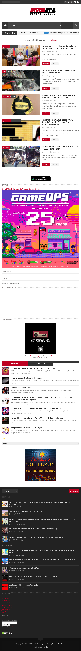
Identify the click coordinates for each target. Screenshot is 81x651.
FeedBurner (13, 627)
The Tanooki (5, 598)
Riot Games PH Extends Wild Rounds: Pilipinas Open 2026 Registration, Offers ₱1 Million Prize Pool (42, 560)
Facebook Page (35, 356)
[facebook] (65, 2)
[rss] (78, 2)
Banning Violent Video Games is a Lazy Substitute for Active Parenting (33, 529)
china (4, 71)
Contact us (75, 491)
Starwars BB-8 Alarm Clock (21, 388)
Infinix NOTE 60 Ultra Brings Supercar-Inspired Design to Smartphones (33, 577)
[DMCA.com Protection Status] (7, 634)
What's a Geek (6, 603)
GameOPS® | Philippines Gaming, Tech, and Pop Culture (48, 644)
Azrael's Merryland (7, 607)
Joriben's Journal (7, 610)
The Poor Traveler (7, 600)
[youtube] (71, 2)
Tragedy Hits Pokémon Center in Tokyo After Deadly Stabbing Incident (37, 418)
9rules (46, 647)
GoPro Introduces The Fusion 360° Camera (26, 378)
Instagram (52, 356)
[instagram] (74, 2)
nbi (11, 147)
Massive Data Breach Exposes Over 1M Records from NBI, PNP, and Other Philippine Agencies (58, 122)
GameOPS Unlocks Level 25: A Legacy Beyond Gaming (21, 189)
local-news (6, 147)
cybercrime (6, 47)
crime (9, 71)
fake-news (14, 47)
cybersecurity (7, 121)
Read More (46, 64)
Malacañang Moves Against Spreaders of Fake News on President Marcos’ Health (59, 47)
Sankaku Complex (7, 605)
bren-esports (7, 96)
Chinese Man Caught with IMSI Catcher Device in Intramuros (58, 72)
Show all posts (52, 40)
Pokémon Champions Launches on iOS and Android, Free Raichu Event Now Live (36, 537)
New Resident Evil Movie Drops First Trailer (23, 585)
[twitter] (68, 2)
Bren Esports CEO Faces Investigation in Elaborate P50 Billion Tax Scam (59, 96)
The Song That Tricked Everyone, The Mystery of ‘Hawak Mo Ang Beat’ (37, 408)
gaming (34, 33)
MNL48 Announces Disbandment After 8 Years (24, 568)
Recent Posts (40, 363)
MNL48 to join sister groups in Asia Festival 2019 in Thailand (33, 368)
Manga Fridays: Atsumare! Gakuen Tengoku (27, 428)
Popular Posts (14, 363)
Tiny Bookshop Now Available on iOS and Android (25, 511)
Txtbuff (4, 612)
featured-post (16, 121)
